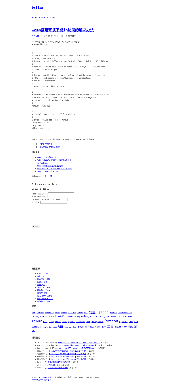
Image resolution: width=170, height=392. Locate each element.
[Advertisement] (85, 246)
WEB (37, 36)
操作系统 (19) (43, 290)
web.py (68, 327)
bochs (57, 313)
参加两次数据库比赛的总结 (59, 362)
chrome (64, 313)
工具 (110, 326)
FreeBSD (59, 316)
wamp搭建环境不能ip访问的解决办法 (63, 30)
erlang (35, 316)
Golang (85, 316)
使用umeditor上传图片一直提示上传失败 (54, 168)
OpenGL (71, 322)
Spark (45, 327)
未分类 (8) (42, 293)
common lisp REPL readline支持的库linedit (79, 342)
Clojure (72, 313)
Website (35, 202)
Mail (39, 197)
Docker (113, 313)
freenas (69, 316)
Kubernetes (127, 316)
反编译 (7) (42, 282)
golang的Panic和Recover (51, 147)
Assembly (49, 313)
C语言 (92, 312)
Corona (80, 313)
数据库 (118, 327)
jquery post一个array (47, 171)
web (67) (41, 276)
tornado (53, 327)
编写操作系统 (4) (45, 299)
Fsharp (77, 316)
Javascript (115, 316)
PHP (33, 36)
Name (39, 194)
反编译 (91, 327)
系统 (130, 326)
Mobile (58, 322)
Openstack (80, 322)
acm (33, 313)
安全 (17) (41, 285)
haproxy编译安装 (52, 365)
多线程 (98, 327)
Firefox (44, 316)
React (125, 321)
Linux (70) (42, 273)
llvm (51, 322)
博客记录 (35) (43, 279)
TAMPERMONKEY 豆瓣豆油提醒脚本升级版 (54, 160)
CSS (86, 313)
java (106, 316)
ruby (131, 322)
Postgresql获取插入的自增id (50, 166)
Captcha (46, 199)
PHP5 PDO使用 (46, 144)
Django (103, 312)
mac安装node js (44, 163)
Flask (51, 317)
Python (111, 321)
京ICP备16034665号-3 (41, 380)
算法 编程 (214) (44, 296)
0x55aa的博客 (45, 377)
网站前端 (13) (43, 301)
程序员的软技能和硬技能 (58, 368)
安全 (104, 326)
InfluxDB (99, 316)
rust (136, 322)
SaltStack (36, 327)
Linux (37, 321)
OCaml (64, 322)
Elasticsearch (125, 313)
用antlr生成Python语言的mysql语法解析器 (67, 351)
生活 (124, 326)
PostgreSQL (97, 321)
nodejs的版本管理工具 (47, 157)
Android (40, 313)
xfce (74, 327)
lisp (45, 321)
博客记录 (48, 176)
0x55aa (37, 8)
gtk (92, 316)
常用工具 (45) (43, 287)
